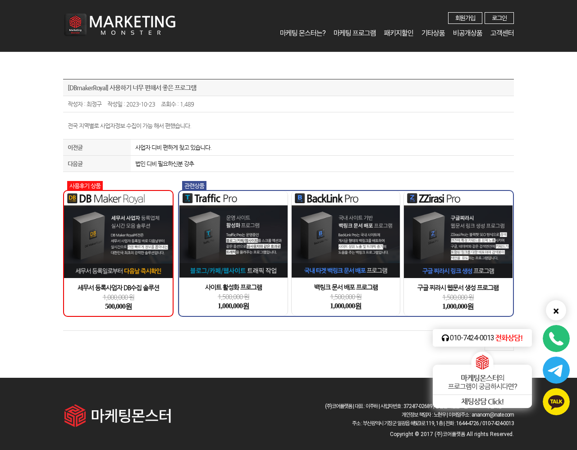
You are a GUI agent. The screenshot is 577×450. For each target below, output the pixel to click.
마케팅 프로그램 (355, 33)
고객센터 (502, 33)
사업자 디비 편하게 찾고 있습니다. (173, 147)
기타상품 (433, 33)
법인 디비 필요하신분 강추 (164, 163)
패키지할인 (398, 33)
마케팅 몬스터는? (302, 33)
